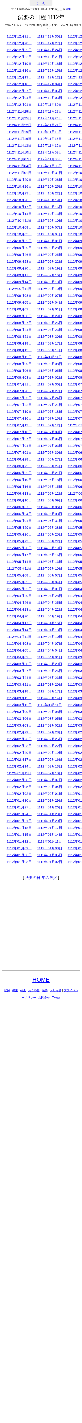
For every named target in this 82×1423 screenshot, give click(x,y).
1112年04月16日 (49, 623)
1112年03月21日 (19, 684)
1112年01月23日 (49, 814)
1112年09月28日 (49, 248)
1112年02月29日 (19, 732)
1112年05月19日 (49, 548)
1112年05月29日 (19, 527)
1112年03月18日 (19, 691)
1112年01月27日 (19, 807)
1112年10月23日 (19, 193)
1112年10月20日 (19, 200)
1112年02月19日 (49, 753)
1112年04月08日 (19, 643)
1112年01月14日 (49, 834)
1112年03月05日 (49, 719)
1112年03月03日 (19, 725)
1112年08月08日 (49, 364)
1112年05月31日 (49, 521)
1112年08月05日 (49, 371)
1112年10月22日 (49, 193)
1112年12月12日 (49, 77)
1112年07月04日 (19, 446)
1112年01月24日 (19, 814)
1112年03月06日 (19, 719)
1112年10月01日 (49, 241)
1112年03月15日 (19, 698)
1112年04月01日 (49, 657)
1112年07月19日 (19, 412)
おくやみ (34, 990)
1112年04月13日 (49, 630)
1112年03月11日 (49, 705)
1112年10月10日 (49, 220)
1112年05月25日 (49, 534)
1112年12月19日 (19, 64)
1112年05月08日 (19, 575)
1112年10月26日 (19, 186)
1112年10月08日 (19, 227)
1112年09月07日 (49, 296)
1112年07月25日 (19, 398)
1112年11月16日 (19, 139)
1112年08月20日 (49, 336)
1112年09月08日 (19, 296)
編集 (15, 990)
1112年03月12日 (19, 705)
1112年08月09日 (19, 364)
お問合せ (44, 997)
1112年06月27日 (49, 459)
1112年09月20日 (19, 268)
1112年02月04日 (49, 787)
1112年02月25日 (49, 739)
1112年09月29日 (19, 248)
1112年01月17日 (49, 828)
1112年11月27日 (49, 111)
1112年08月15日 (19, 350)
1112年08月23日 (49, 330)
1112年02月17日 (19, 759)
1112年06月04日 (19, 514)
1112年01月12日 (19, 841)
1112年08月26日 (49, 323)
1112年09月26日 (19, 255)
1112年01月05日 (49, 855)
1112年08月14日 (49, 350)
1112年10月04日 (49, 234)
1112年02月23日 (19, 746)
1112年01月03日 (19, 862)
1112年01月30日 (19, 800)
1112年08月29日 (49, 316)
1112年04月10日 (49, 637)
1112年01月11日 (49, 841)
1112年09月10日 (49, 289)
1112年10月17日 (19, 207)
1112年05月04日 (49, 582)
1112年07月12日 (49, 425)
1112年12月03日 (49, 98)
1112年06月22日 (19, 473)
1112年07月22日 (19, 405)
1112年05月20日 (19, 548)
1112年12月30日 (49, 36)
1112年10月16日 (49, 207)
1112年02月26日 (19, 739)
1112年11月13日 (19, 145)
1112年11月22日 (19, 125)
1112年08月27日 (19, 323)
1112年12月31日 (19, 36)
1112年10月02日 (19, 241)
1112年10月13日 (49, 214)
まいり (41, 3)
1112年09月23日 (19, 261)
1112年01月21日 (19, 821)
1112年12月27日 (49, 43)
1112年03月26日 (49, 671)
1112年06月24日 (49, 466)
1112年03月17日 (49, 691)
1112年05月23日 (19, 541)
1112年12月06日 (49, 91)
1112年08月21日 (19, 336)
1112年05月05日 (19, 582)
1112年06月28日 (19, 459)
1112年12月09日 (49, 84)
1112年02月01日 (49, 794)
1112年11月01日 (19, 173)
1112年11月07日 (19, 159)
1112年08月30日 (19, 316)
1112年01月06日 (19, 855)
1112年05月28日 (49, 527)
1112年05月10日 (49, 568)
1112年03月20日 (49, 684)
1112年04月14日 (19, 630)
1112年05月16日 (49, 555)
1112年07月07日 (19, 439)
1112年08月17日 (49, 343)
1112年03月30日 (19, 664)
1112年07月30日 (49, 384)
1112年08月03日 (19, 377)
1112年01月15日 (19, 834)
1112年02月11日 (19, 773)
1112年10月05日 (19, 234)
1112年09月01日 (49, 309)
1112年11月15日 (49, 139)
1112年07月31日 (19, 384)
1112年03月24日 (19, 678)
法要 (45, 990)
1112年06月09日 (49, 500)
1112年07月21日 (49, 405)
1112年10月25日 (49, 186)
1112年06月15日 (49, 487)
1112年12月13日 (19, 77)
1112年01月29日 (49, 800)
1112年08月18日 (19, 343)
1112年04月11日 (19, 637)
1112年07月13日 (19, 425)
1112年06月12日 (49, 493)
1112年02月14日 (19, 766)
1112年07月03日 (49, 446)
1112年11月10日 (19, 152)
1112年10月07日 (49, 227)
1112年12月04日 (19, 98)
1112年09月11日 (19, 289)
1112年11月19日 (19, 132)
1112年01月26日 (49, 807)
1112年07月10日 (19, 432)
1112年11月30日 (49, 105)
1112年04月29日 (19, 596)
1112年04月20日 (19, 616)
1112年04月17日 (19, 623)
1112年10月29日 (19, 180)
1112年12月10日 (19, 84)
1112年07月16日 (19, 418)
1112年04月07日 (49, 643)
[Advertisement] (41, 926)
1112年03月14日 (49, 698)
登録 (7, 990)
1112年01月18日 (19, 828)
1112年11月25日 (19, 118)
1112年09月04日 (49, 302)
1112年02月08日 (19, 780)
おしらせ (55, 990)
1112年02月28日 (49, 732)
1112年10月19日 (49, 200)
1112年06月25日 (19, 466)
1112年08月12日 (19, 357)
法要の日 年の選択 (41, 878)
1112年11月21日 (49, 125)
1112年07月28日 (19, 391)
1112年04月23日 (19, 609)
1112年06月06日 (49, 507)
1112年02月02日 (19, 794)
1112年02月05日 (19, 787)
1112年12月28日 (19, 43)
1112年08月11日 (49, 357)
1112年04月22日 (49, 609)
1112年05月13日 (49, 562)
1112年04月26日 (19, 603)
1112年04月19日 (49, 616)
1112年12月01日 (19, 105)
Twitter (56, 997)
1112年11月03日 (49, 166)
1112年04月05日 (19, 650)
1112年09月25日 (49, 255)
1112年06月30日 (49, 452)
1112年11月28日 (19, 111)
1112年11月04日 (19, 166)
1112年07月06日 (49, 439)
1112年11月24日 (49, 118)
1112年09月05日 (19, 302)
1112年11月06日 (49, 159)
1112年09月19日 (49, 268)
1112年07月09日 (49, 432)
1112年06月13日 (19, 493)
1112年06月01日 (19, 521)
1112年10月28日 (49, 180)
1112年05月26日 (19, 534)
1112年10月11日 (19, 220)
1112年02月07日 (49, 780)
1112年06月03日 (49, 514)
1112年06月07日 (19, 507)
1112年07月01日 (19, 452)
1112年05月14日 (19, 562)
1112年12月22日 (19, 57)
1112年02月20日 (19, 753)
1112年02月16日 (49, 759)
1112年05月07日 (49, 575)
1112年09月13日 (49, 282)
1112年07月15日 (49, 418)
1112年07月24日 (49, 398)
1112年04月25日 (49, 603)
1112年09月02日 (19, 309)
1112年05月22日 (49, 541)
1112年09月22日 (49, 261)
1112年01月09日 (19, 848)
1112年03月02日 (49, 725)
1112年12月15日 (49, 70)
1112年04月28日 (49, 596)
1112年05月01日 (49, 589)
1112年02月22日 (49, 746)
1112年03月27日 (19, 671)
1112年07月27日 (49, 391)
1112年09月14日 (19, 282)
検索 (23, 990)
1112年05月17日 (19, 555)
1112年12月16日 (19, 70)
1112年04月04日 (49, 650)
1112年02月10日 (49, 773)
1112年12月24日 (49, 50)
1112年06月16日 (19, 487)
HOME (41, 980)
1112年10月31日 (49, 173)
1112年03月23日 (49, 678)
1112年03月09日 (19, 712)
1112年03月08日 (49, 712)
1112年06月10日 (19, 500)
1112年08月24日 (19, 330)
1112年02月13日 (49, 766)
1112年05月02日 (19, 589)
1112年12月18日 (49, 64)
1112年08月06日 (19, 371)
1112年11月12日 (49, 145)
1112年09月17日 (19, 275)
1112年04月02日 (19, 657)
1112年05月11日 (19, 568)
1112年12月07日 (19, 91)
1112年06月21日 (49, 473)
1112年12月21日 (49, 57)
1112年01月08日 (49, 848)
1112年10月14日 (19, 214)
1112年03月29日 (49, 664)
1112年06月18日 (49, 480)
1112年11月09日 (49, 152)
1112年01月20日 (49, 821)
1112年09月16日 (49, 275)
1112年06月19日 (19, 480)
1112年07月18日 (49, 412)
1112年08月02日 (49, 377)
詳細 (68, 8)
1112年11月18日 (49, 132)
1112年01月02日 (49, 862)
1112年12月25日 (19, 50)
